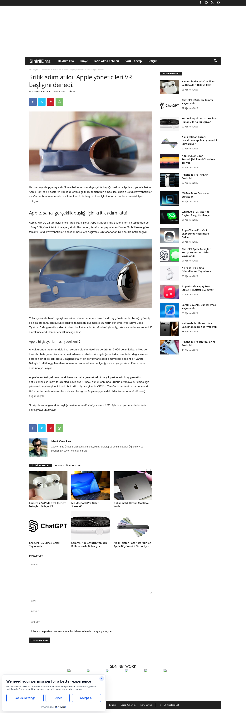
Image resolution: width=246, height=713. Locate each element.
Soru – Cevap (133, 61)
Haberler (46, 69)
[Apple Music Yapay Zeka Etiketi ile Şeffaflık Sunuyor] (169, 292)
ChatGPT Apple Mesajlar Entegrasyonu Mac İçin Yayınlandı (196, 252)
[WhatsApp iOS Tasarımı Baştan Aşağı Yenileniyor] (169, 217)
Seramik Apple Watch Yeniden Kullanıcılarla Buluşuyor (89, 544)
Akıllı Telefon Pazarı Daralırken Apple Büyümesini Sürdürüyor (132, 544)
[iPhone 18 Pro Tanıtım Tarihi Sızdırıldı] (169, 347)
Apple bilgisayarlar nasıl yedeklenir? (54, 341)
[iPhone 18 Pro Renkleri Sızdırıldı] (169, 180)
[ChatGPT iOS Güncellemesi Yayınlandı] (48, 525)
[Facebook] (200, 3)
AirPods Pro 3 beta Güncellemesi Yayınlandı (196, 269)
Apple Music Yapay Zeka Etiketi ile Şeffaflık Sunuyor (198, 288)
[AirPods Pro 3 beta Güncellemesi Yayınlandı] (169, 273)
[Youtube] (218, 3)
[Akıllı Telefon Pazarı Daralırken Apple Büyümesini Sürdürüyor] (133, 525)
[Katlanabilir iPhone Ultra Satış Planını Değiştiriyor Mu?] (169, 329)
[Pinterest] (50, 102)
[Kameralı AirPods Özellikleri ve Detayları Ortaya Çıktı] (48, 485)
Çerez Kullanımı (128, 704)
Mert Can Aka (42, 91)
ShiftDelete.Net (171, 704)
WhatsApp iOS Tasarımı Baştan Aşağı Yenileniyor (197, 213)
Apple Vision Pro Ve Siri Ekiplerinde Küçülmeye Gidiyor (195, 233)
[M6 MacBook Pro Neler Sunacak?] (90, 485)
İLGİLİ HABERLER (40, 465)
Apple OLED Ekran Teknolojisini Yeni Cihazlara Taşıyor (198, 159)
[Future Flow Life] (172, 678)
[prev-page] (146, 470)
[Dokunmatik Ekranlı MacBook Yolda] (133, 485)
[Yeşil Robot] (114, 678)
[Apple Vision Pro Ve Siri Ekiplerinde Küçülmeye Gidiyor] (169, 235)
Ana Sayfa (33, 69)
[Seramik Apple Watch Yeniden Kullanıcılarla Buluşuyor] (90, 525)
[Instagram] (206, 3)
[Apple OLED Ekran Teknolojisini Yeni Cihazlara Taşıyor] (169, 161)
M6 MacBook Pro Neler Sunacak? (85, 504)
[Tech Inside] (133, 678)
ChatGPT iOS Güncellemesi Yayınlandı (44, 544)
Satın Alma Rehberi (106, 61)
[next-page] (150, 470)
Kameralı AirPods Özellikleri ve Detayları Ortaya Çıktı (47, 504)
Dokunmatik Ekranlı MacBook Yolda (131, 504)
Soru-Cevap (146, 704)
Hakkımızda (66, 61)
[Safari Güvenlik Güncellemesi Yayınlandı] (169, 310)
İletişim (153, 61)
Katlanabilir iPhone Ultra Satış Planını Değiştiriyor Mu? (199, 325)
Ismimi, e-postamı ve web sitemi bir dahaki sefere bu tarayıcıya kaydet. (73, 631)
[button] (215, 61)
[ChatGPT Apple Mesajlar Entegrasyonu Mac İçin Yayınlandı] (169, 254)
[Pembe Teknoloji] (153, 678)
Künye (84, 61)
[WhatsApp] (59, 102)
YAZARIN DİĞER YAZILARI (68, 465)
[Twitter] (212, 3)
